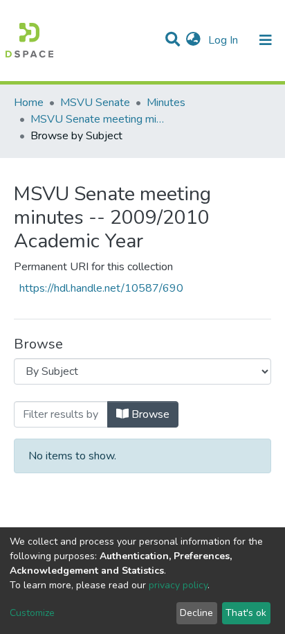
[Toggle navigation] (265, 40)
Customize (32, 612)
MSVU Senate (95, 102)
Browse (149, 414)
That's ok (246, 612)
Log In (224, 40)
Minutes (166, 102)
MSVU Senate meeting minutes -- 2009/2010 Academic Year (99, 119)
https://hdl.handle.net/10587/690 (101, 288)
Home (29, 102)
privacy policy (178, 585)
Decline (196, 612)
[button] (193, 40)
